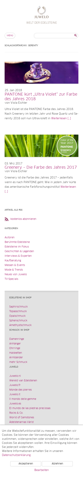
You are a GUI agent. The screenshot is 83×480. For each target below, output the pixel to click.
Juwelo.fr (15, 385)
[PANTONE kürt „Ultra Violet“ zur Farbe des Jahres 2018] (41, 87)
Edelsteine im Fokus (17, 247)
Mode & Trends (14, 270)
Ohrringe (14, 348)
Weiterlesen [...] (61, 118)
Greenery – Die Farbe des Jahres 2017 (41, 167)
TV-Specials (11, 279)
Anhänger (15, 343)
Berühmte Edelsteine (17, 242)
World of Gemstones (21, 417)
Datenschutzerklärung (16, 455)
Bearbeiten (41, 470)
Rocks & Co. (16, 413)
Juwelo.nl (15, 376)
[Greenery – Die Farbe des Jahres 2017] (41, 160)
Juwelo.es (15, 403)
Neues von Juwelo (16, 274)
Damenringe (16, 339)
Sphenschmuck (18, 320)
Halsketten (15, 353)
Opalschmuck (17, 316)
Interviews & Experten (18, 256)
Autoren (9, 237)
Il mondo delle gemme (22, 399)
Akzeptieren (26, 463)
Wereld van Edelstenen (23, 380)
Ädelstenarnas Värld (21, 422)
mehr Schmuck (18, 362)
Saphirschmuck (18, 307)
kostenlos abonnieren (23, 219)
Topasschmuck (18, 311)
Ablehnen (57, 463)
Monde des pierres (20, 390)
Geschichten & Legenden (19, 251)
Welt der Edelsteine (42, 13)
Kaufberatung (13, 260)
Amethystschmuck (20, 325)
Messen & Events (15, 265)
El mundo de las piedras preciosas (29, 408)
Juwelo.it (14, 394)
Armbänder (16, 357)
